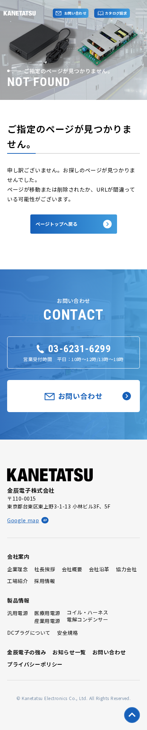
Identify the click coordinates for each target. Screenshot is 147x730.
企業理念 (17, 569)
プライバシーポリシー (35, 664)
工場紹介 (17, 580)
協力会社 (126, 569)
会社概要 (72, 569)
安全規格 (67, 632)
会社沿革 (99, 569)
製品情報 (18, 600)
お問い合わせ (109, 652)
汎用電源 (17, 613)
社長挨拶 (44, 569)
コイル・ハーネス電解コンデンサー (87, 616)
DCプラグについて (29, 632)
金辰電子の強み (26, 652)
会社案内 (18, 556)
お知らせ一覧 (69, 652)
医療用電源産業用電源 (47, 616)
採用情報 (44, 580)
